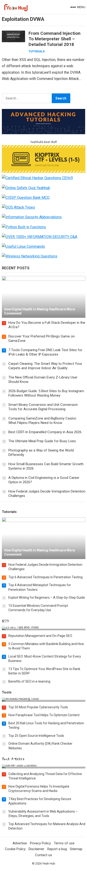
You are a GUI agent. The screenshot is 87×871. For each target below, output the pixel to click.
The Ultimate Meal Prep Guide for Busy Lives (42, 441)
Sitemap (76, 849)
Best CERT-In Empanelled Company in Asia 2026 (44, 432)
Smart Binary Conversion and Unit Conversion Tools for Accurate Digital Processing (43, 407)
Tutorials (37, 51)
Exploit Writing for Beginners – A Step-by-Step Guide (46, 597)
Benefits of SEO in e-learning (29, 681)
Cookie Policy (15, 849)
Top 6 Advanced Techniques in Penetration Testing (45, 577)
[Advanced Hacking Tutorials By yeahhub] (43, 133)
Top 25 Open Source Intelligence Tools (36, 735)
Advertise (20, 843)
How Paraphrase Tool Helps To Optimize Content (44, 715)
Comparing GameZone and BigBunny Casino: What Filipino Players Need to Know (42, 420)
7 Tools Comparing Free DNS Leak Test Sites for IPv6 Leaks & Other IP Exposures (45, 352)
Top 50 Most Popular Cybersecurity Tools (38, 707)
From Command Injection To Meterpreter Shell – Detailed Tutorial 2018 (55, 39)
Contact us (43, 855)
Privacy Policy (40, 843)
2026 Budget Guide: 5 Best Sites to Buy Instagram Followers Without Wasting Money (46, 393)
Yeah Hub (48, 863)
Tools (7, 692)
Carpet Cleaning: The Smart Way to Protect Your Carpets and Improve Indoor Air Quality (45, 366)
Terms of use (64, 843)
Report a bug (57, 849)
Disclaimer (36, 849)
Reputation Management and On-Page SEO (40, 636)
